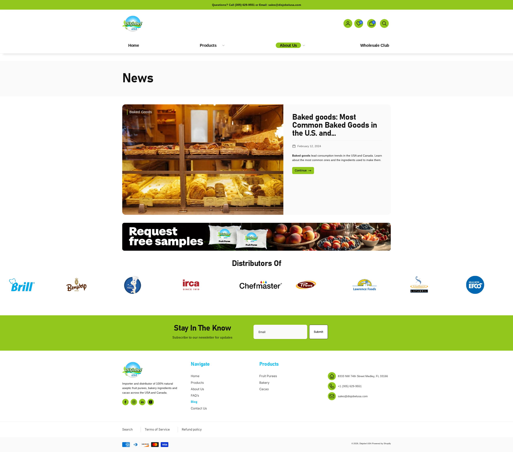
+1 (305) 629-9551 (350, 386)
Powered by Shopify (381, 443)
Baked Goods (140, 112)
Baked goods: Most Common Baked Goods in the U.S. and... (334, 125)
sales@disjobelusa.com (353, 396)
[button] (371, 23)
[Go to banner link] (256, 237)
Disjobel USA (366, 443)
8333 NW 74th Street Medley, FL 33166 (363, 376)
